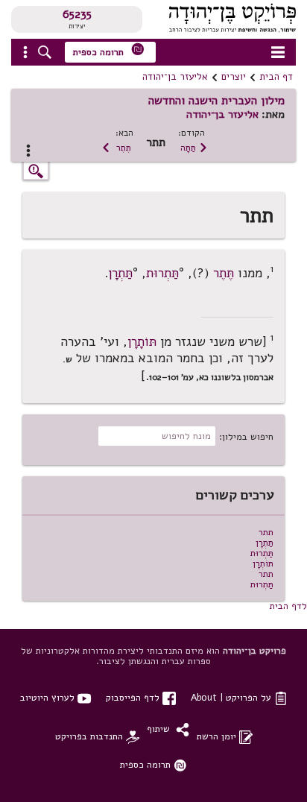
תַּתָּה (194, 147)
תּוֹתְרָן (263, 563)
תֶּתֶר (116, 147)
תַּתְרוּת (261, 552)
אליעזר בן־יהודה (175, 76)
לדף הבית (288, 605)
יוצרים (233, 76)
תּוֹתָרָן (141, 341)
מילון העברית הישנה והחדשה (216, 100)
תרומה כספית (109, 50)
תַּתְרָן (120, 272)
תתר (266, 531)
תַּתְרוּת (162, 272)
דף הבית (276, 76)
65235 (77, 14)
